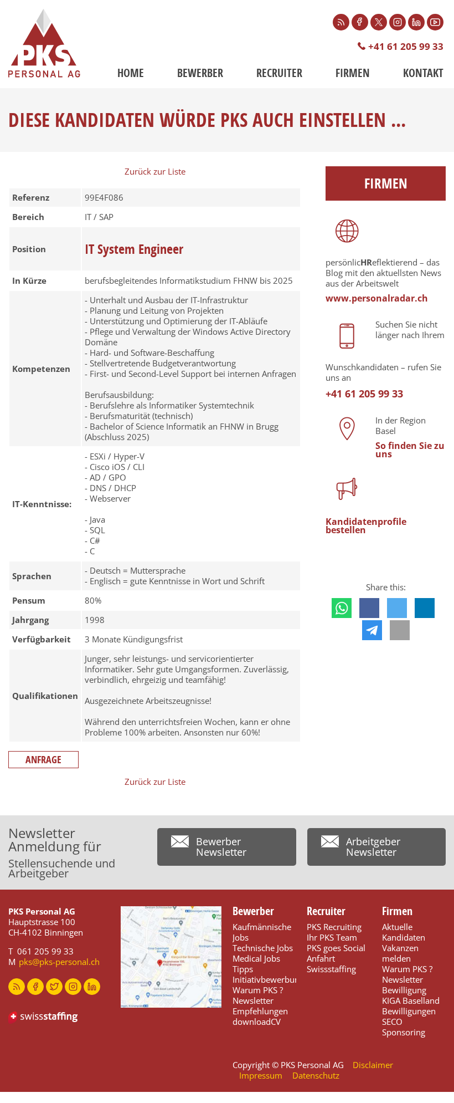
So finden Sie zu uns (410, 450)
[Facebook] (360, 22)
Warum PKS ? (258, 989)
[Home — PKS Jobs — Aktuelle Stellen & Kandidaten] (44, 43)
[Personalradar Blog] (341, 22)
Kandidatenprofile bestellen (366, 525)
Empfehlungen (260, 1011)
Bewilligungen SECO (409, 1016)
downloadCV (257, 1021)
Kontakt (423, 72)
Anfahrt (321, 958)
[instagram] (73, 986)
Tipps (243, 968)
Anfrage (43, 760)
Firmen (353, 72)
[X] (378, 22)
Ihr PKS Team (332, 937)
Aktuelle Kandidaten (403, 932)
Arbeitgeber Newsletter (373, 847)
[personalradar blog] (16, 986)
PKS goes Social (336, 947)
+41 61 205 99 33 (405, 46)
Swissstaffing (331, 968)
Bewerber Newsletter (221, 847)
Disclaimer (373, 1064)
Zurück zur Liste (155, 171)
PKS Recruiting (334, 926)
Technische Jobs (263, 947)
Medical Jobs (256, 958)
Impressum (260, 1075)
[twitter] (54, 986)
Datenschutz (315, 1075)
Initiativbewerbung (268, 979)
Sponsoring (403, 1032)
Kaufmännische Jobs (262, 932)
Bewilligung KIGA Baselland (411, 995)
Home (130, 72)
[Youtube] (435, 22)
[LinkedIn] (416, 22)
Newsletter (253, 1000)
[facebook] (35, 986)
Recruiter (279, 72)
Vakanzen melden (400, 953)
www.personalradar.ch (377, 298)
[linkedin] (92, 986)
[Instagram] (397, 22)
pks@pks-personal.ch (59, 961)
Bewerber (200, 72)
